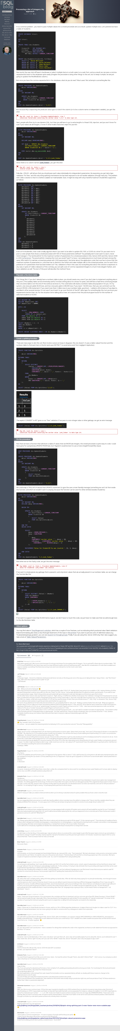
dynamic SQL (7, 28)
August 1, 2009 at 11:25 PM (35, 964)
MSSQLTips (35, 648)
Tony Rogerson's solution (41, 630)
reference (26, 258)
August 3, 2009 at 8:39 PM (35, 807)
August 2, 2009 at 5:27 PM (35, 935)
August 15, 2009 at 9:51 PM (35, 751)
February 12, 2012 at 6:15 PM (32, 661)
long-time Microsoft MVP (92, 646)
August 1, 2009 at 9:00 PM (33, 1012)
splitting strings (7, 30)
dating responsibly (7, 26)
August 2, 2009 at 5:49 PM (35, 925)
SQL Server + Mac (7, 35)
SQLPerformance (22, 648)
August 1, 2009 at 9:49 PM (35, 1001)
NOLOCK (7, 24)
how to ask (7, 37)
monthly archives (7, 15)
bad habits (7, 19)
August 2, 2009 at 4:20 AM (35, 955)
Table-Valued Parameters (36, 637)
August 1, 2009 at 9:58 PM (39, 985)
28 (35, 14)
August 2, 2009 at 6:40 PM (35, 905)
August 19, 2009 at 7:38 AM (35, 720)
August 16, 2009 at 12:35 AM (35, 729)
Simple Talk (109, 646)
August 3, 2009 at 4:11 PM (33, 842)
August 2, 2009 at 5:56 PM (35, 914)
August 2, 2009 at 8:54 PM (35, 862)
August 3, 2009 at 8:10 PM (35, 818)
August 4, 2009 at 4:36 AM (35, 767)
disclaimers (7, 39)
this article (72, 633)
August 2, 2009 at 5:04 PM (32, 944)
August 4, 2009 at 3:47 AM (35, 776)
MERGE (7, 21)
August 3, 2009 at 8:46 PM (35, 798)
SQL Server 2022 (7, 32)
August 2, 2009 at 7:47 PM (35, 894)
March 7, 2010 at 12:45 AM (33, 687)
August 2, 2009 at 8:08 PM (35, 876)
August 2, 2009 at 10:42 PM (35, 849)
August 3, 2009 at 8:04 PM (33, 831)
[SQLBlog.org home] (7, 9)
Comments (24, 656)
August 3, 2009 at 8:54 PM (35, 791)
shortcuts (7, 17)
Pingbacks (38, 656)
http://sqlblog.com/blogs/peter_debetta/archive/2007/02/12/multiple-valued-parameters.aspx (51, 1018)
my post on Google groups (58, 635)
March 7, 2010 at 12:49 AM (33, 674)
